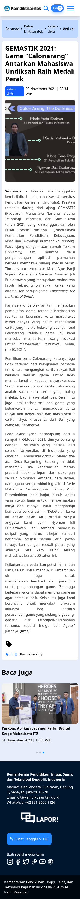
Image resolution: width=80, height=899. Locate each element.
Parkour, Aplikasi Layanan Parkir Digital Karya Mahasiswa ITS (36, 731)
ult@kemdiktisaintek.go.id (38, 797)
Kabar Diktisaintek (33, 29)
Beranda (12, 28)
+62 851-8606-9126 (40, 802)
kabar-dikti (53, 29)
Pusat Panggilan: (31, 839)
